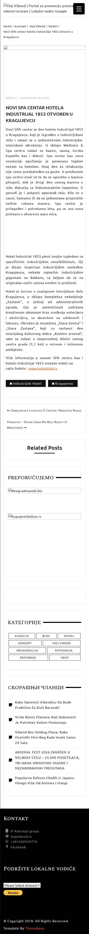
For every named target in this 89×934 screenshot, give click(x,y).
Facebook (18, 847)
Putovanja (64, 650)
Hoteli (11, 98)
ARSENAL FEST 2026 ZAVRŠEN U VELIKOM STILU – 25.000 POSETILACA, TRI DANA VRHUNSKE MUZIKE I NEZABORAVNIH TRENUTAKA (47, 760)
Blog (46, 636)
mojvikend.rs (21, 836)
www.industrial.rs (43, 368)
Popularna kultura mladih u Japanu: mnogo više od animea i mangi (45, 780)
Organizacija (27, 650)
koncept (25, 643)
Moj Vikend (62, 643)
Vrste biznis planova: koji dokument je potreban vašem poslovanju (45, 719)
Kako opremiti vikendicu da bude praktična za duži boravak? (43, 704)
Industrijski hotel (27, 383)
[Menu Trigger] (79, 8)
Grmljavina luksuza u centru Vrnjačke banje (46, 410)
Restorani (28, 657)
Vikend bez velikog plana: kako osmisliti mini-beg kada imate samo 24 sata (45, 737)
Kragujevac (64, 383)
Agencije (22, 636)
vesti (65, 657)
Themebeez (35, 928)
